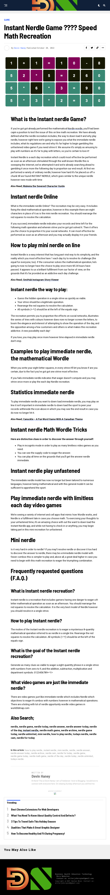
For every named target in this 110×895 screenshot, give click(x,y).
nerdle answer (83, 750)
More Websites (62, 876)
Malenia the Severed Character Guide (44, 186)
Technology (87, 874)
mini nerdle (63, 750)
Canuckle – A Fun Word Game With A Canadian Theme (53, 419)
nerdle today (70, 756)
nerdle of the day (55, 756)
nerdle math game (38, 756)
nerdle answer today (20, 753)
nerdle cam (51, 753)
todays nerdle (17, 759)
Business (59, 874)
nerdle (72, 750)
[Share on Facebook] (86, 47)
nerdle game (79, 753)
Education (76, 874)
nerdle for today (64, 753)
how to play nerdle (33, 750)
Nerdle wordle (75, 128)
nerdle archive (37, 753)
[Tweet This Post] (91, 47)
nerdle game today (19, 756)
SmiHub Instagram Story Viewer (41, 279)
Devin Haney (20, 48)
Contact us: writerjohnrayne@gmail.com (75, 878)
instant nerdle (30, 730)
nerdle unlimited (85, 756)
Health (67, 874)
